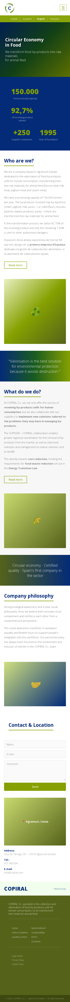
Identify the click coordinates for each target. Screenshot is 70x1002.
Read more (15, 265)
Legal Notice (17, 956)
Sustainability (38, 932)
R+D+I (34, 936)
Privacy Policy (18, 960)
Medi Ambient (38, 928)
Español (27, 18)
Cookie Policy (18, 964)
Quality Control (19, 936)
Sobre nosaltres (20, 932)
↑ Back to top (59, 888)
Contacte (36, 941)
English (41, 18)
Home (15, 928)
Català (14, 18)
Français (54, 18)
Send (35, 787)
